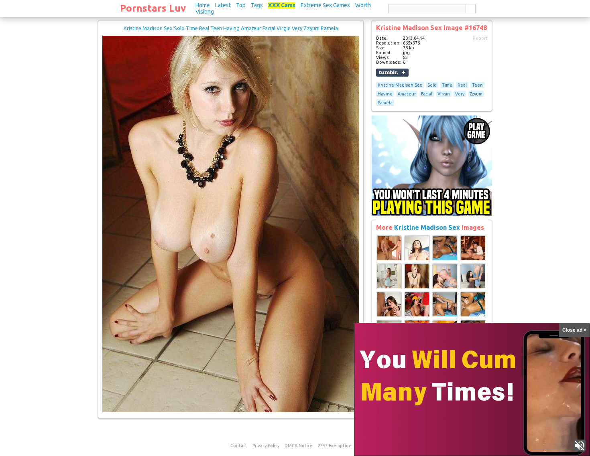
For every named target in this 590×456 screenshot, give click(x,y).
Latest (223, 5)
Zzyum (476, 93)
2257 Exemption (335, 445)
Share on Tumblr (392, 73)
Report (480, 38)
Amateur (407, 93)
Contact (238, 445)
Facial (426, 93)
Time (447, 85)
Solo (432, 85)
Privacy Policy (265, 445)
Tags (257, 5)
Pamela (385, 102)
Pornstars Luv (153, 8)
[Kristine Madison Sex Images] (389, 259)
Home (202, 5)
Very (459, 93)
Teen (477, 85)
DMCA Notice (299, 445)
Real (462, 85)
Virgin (443, 93)
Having (385, 93)
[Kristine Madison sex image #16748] (230, 410)
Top (241, 5)
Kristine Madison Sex (400, 85)
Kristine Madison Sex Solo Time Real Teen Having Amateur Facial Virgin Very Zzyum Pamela (231, 28)
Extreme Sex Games (325, 5)
